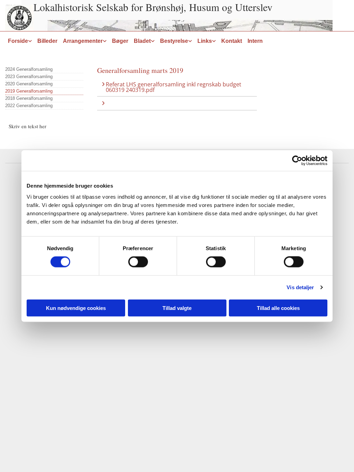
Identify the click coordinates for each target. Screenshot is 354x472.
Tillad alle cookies (278, 308)
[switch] (138, 261)
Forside (18, 41)
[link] (20, 40)
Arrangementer (83, 41)
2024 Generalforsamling (29, 69)
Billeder (47, 41)
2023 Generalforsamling (29, 76)
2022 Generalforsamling (29, 105)
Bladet (142, 41)
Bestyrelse (174, 41)
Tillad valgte (177, 308)
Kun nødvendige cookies (76, 308)
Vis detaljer (300, 287)
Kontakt (231, 41)
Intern (255, 41)
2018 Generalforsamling (29, 98)
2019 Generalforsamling (29, 91)
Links (204, 41)
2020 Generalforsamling (29, 83)
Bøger (120, 41)
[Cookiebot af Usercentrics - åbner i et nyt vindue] (297, 160)
